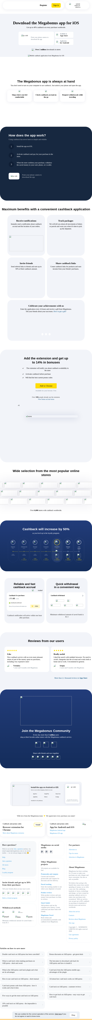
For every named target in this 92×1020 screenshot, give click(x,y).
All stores (5, 865)
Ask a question (18, 849)
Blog (3, 869)
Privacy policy (73, 938)
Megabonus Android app (57, 830)
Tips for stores (73, 853)
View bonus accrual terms (46, 399)
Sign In (56, 5)
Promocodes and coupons (49, 874)
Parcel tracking (46, 884)
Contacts (71, 915)
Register (43, 5)
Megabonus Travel (47, 915)
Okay (73, 1015)
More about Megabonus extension (13, 833)
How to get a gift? (60, 311)
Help (3, 857)
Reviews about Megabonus (77, 919)
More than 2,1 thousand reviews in (70, 678)
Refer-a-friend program (9, 898)
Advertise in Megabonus (76, 857)
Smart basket (45, 903)
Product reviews (46, 893)
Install (38, 825)
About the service (74, 911)
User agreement (74, 934)
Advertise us (73, 849)
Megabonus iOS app (56, 833)
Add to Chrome (46, 386)
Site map (71, 923)
